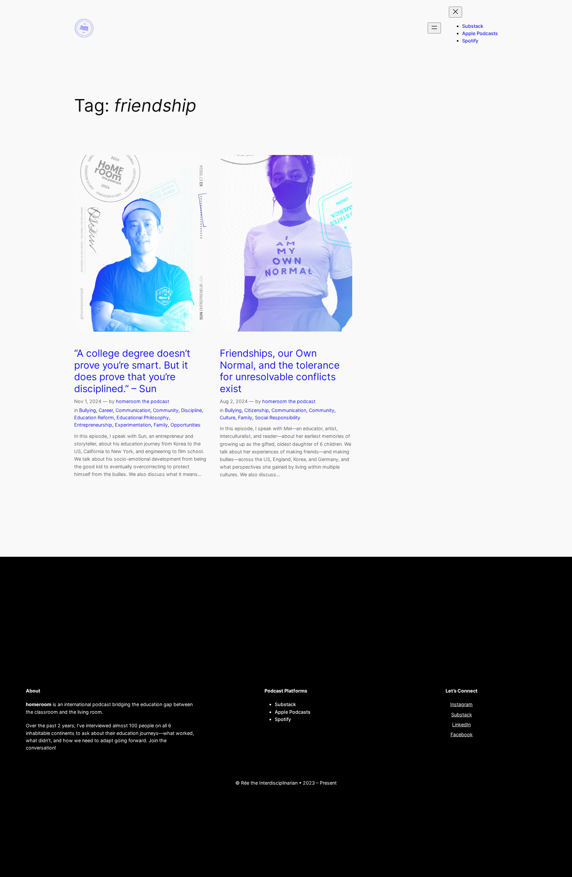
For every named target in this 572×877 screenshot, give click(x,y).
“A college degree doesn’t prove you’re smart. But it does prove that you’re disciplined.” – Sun (132, 370)
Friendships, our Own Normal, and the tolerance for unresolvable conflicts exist (280, 370)
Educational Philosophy (143, 417)
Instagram (461, 704)
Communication (133, 410)
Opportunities (185, 425)
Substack (461, 714)
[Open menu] (434, 28)
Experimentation (133, 425)
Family (161, 425)
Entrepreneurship (93, 425)
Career (106, 410)
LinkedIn (461, 724)
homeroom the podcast (142, 401)
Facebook (462, 734)
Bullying (87, 410)
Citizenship (256, 410)
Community (165, 410)
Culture (227, 417)
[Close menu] (455, 12)
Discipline (191, 410)
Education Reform (94, 417)
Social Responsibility (277, 417)
